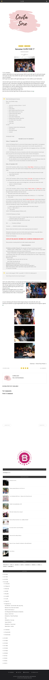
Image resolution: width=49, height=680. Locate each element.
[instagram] (23, 1)
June (6, 596)
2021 (5, 655)
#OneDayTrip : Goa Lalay (9, 620)
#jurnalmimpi (10, 566)
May (6, 593)
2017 (5, 645)
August (6, 601)
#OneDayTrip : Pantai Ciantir (10, 624)
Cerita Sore (22, 676)
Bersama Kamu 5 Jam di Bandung (16, 527)
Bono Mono (12, 551)
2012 (5, 579)
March (6, 588)
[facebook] (20, 1)
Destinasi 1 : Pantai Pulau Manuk (37, 363)
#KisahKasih (27, 564)
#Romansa (33, 564)
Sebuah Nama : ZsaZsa (9, 626)
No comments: (43, 368)
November (7, 632)
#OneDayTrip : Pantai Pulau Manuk (11, 616)
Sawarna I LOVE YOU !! (9, 613)
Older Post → (42, 425)
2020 (5, 653)
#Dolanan (16, 564)
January (6, 583)
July (6, 598)
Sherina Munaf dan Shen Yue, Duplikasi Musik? (19, 519)
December (7, 634)
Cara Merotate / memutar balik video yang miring (14, 605)
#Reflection (5, 564)
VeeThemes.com (33, 676)
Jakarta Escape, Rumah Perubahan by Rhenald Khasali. (21, 543)
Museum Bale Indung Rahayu (15, 535)
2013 (5, 581)
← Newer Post (7, 425)
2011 (5, 576)
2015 (5, 640)
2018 (5, 648)
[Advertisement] (24, 438)
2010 (5, 574)
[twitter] (21, 1)
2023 (5, 660)
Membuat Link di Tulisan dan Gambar (12, 607)
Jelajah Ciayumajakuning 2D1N (16, 504)
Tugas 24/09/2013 (8, 622)
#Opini (11, 564)
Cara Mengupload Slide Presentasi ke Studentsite (14, 611)
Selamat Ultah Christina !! (9, 609)
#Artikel (38, 564)
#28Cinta (4, 566)
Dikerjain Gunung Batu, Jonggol (16, 511)
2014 (5, 638)
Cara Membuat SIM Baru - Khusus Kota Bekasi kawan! (21, 496)
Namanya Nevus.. (13, 480)
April (6, 591)
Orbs (6, 618)
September (7, 603)
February (7, 586)
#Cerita (21, 564)
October (6, 629)
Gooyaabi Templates (28, 677)
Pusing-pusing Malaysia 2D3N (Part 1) (17, 488)
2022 (5, 658)
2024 (5, 663)
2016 (5, 643)
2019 (5, 650)
